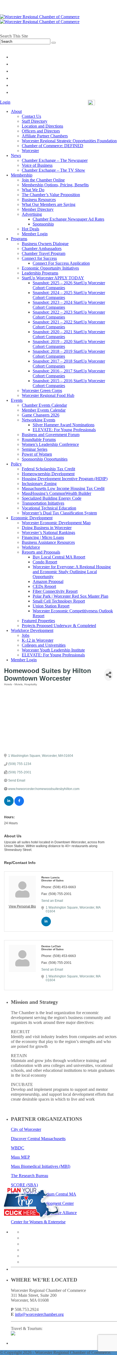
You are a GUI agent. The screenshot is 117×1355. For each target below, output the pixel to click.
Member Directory (38, 209)
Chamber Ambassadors (41, 248)
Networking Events (38, 420)
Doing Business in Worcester (47, 527)
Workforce (31, 547)
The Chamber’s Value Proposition (51, 194)
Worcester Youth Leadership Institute (53, 650)
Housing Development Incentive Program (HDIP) (64, 478)
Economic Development (32, 518)
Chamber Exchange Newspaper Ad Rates (68, 219)
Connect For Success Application (61, 263)
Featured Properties (38, 620)
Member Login (35, 234)
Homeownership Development (48, 473)
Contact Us (31, 116)
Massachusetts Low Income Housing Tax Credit (63, 488)
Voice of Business (37, 165)
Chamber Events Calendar (44, 405)
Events (17, 400)
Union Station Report (51, 606)
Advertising (32, 214)
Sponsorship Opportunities (44, 459)
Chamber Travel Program (43, 253)
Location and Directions (42, 126)
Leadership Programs (40, 273)
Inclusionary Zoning (39, 483)
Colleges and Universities (44, 645)
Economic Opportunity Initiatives (50, 268)
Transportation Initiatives (43, 503)
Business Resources (39, 199)
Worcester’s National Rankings (48, 532)
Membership (21, 175)
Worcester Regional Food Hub (48, 395)
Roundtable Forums (39, 439)
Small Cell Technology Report (59, 601)
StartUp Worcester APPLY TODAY (53, 278)
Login (5, 102)
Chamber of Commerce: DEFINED (52, 145)
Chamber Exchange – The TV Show (53, 170)
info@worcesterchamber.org (39, 1314)
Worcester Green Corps (42, 390)
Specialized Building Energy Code (51, 498)
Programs (19, 238)
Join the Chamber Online (43, 180)
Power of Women (37, 454)
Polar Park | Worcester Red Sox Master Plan (70, 596)
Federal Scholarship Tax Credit (48, 469)
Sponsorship (43, 224)
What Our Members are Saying (48, 204)
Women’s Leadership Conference (50, 444)
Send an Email (52, 901)
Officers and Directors (41, 131)
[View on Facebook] (19, 805)
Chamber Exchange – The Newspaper (55, 160)
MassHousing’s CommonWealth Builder (56, 493)
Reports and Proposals (41, 552)
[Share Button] (108, 675)
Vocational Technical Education (49, 508)
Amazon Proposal (48, 581)
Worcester (30, 150)
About (16, 111)
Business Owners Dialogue (45, 243)
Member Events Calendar (44, 410)
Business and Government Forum (50, 434)
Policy (16, 464)
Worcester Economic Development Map (56, 522)
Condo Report (45, 562)
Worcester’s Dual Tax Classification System (59, 513)
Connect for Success (39, 258)
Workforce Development (32, 630)
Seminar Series (34, 449)
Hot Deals (30, 229)
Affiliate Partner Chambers (45, 136)
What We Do (33, 189)
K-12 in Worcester (37, 640)
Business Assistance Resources (48, 542)
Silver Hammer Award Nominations (63, 424)
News (16, 155)
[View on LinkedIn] (9, 805)
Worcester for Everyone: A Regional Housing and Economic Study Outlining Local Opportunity (72, 571)
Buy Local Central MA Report (59, 557)
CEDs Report (44, 586)
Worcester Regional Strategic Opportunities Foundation (69, 140)
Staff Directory (34, 121)
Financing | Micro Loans (43, 537)
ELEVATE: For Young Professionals (64, 429)
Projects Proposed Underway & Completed (59, 625)
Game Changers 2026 (40, 415)
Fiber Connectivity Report (55, 591)
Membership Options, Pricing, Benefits (55, 185)
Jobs (25, 635)
